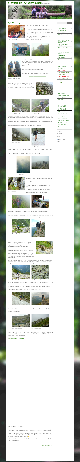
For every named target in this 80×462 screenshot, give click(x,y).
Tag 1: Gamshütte (62, 74)
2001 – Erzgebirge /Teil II (63, 113)
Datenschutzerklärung (41, 457)
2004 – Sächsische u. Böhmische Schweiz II (62, 106)
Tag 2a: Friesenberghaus (64, 76)
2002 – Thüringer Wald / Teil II (64, 111)
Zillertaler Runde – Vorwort (64, 72)
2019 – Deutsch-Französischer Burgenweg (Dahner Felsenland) (64, 41)
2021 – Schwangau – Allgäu (64, 34)
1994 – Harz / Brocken (62, 124)
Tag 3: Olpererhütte (62, 80)
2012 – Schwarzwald (62, 66)
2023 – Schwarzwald (62, 30)
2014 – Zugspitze (61, 59)
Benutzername (59, 133)
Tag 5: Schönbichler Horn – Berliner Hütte (65, 85)
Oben (9, 459)
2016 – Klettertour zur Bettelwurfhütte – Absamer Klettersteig (63, 52)
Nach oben (31, 442)
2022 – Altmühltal (61, 32)
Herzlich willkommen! (62, 28)
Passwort (58, 136)
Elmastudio (27, 457)
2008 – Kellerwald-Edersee (63, 95)
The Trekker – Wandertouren (25, 3)
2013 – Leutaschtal (62, 64)
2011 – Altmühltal (61, 68)
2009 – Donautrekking (62, 93)
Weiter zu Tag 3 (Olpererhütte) (47, 445)
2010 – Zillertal (61, 70)
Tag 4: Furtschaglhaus (63, 82)
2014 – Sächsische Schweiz (64, 61)
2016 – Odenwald (61, 55)
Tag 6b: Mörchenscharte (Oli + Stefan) (64, 91)
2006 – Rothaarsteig (62, 99)
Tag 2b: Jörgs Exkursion (63, 78)
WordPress (16, 457)
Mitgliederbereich (61, 126)
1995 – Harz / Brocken (62, 122)
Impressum (35, 457)
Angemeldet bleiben (61, 139)
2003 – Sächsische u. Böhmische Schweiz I (62, 109)
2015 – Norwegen (61, 57)
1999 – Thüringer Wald (62, 118)
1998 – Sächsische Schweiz (64, 120)
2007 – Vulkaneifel (62, 97)
